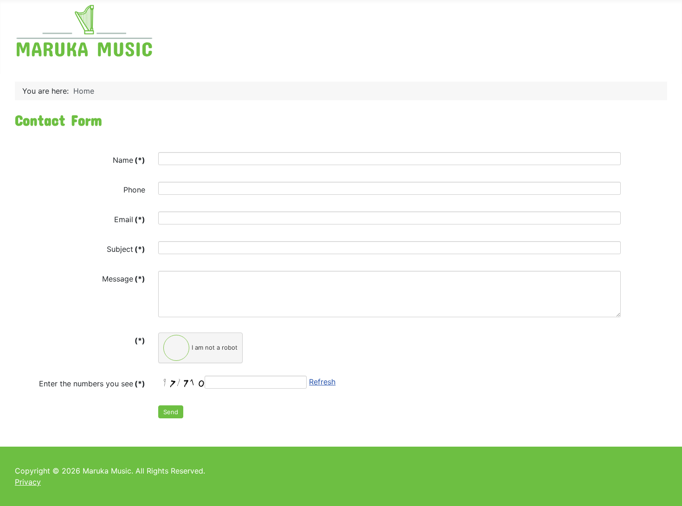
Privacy (28, 482)
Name (129, 160)
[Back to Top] (666, 489)
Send (170, 412)
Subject (126, 249)
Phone (134, 189)
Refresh (322, 381)
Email (129, 219)
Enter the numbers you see (92, 383)
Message (123, 278)
